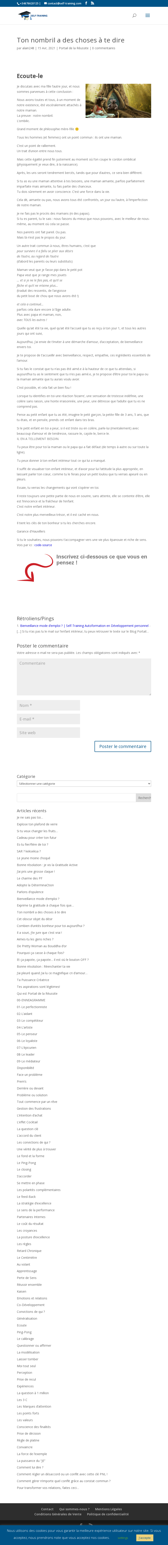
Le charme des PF (29, 878)
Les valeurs (25, 1420)
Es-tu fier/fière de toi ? (32, 844)
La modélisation (28, 1352)
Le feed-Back (26, 1197)
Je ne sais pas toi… (30, 817)
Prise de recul (26, 1379)
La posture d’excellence (33, 1237)
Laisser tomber (27, 1359)
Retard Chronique (29, 1251)
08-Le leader (26, 1054)
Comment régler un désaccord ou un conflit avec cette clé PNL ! (62, 1474)
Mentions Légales (108, 1509)
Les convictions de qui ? (33, 1142)
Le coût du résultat (30, 1224)
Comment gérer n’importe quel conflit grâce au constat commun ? (63, 1481)
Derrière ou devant (30, 1088)
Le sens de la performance (36, 1210)
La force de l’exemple (32, 1454)
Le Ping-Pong (26, 1163)
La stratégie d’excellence (34, 1203)
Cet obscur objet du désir (34, 919)
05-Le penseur (27, 1034)
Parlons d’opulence (30, 892)
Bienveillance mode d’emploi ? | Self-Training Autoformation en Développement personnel (84, 626)
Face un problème (29, 1075)
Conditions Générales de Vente (57, 1514)
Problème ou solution (32, 1095)
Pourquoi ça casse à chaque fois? (40, 953)
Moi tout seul (26, 1366)
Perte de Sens (27, 1278)
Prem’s (21, 1081)
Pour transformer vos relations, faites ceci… (48, 1488)
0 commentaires (103, 48)
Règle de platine (28, 1440)
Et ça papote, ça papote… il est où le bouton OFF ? (53, 960)
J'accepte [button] (145, 1538)
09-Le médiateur (28, 1061)
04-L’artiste (25, 1027)
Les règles (24, 1244)
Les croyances (27, 1230)
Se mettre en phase (31, 1183)
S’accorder (24, 1176)
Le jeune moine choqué (33, 858)
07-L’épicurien (26, 1047)
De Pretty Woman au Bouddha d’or (42, 946)
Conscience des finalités (34, 1427)
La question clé (27, 1129)
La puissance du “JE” (31, 1461)
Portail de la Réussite (74, 48)
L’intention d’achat (29, 1115)
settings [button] (123, 1538)
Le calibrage (25, 1339)
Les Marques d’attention (34, 1406)
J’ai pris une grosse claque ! (36, 871)
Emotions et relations (32, 1298)
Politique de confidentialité (108, 1514)
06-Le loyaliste (27, 1041)
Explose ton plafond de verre (37, 824)
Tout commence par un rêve (37, 1102)
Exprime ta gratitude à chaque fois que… (45, 905)
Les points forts (28, 1413)
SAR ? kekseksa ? (29, 851)
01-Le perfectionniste (32, 1007)
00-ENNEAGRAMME (31, 1000)
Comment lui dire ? (30, 1467)
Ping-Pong (24, 1332)
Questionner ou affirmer (34, 1345)
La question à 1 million (33, 1393)
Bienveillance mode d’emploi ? (38, 899)
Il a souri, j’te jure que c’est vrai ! (39, 932)
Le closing (24, 1169)
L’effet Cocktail (27, 1122)
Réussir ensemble (29, 1284)
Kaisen (21, 1291)
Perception (24, 1372)
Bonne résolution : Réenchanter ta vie (43, 966)
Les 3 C (22, 1400)
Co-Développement (31, 1305)
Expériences (25, 1386)
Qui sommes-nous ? (74, 1509)
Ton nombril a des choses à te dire (41, 912)
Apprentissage (27, 1271)
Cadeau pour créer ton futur (36, 837)
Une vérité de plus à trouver (36, 1149)
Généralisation (27, 1318)
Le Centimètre (27, 1257)
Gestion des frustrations (34, 1108)
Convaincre (25, 1447)
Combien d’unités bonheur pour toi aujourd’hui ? (50, 926)
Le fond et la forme (30, 1156)
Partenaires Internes (31, 1217)
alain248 (28, 48)
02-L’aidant (24, 1014)
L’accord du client (29, 1135)
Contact (47, 1509)
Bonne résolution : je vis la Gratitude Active (47, 865)
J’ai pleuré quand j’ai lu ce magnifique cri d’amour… (52, 973)
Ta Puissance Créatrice (33, 980)
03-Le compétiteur (30, 1020)
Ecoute (22, 1325)
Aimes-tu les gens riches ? (35, 939)
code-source (43, 545)
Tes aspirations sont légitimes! (38, 987)
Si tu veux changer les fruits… (37, 831)
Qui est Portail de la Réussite (37, 993)
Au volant (23, 1264)
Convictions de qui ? (31, 1312)
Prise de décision (29, 1433)
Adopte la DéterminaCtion (35, 885)
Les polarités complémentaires (39, 1190)
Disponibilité (25, 1068)
